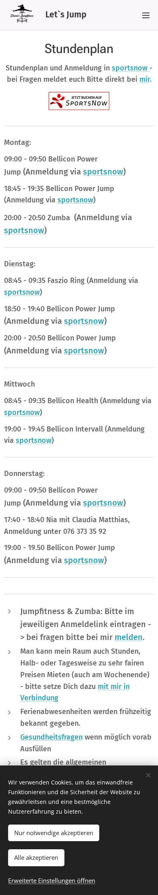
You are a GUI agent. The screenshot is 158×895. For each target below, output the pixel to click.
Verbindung (39, 697)
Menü (146, 15)
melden (129, 637)
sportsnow (130, 68)
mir (144, 79)
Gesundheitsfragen (51, 737)
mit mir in (114, 686)
